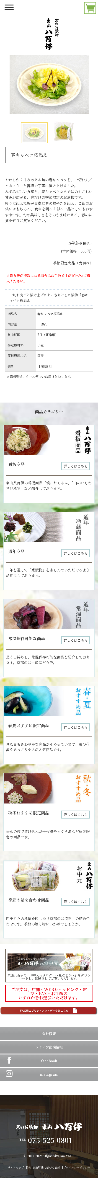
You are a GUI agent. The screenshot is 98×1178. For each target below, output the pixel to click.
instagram (49, 1074)
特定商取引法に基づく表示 (43, 1167)
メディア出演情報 (49, 1047)
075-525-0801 (53, 1140)
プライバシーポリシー (76, 1167)
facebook (49, 1060)
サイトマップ (16, 1167)
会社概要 (49, 1033)
